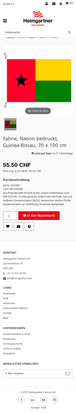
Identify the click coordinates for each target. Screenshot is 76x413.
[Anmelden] (61, 4)
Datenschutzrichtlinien (15, 308)
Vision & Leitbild (12, 348)
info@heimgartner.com (19, 278)
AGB (5, 298)
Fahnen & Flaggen (26, 37)
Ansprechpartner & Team (16, 334)
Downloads (9, 293)
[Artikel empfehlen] (19, 226)
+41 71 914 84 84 (16, 273)
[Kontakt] (54, 4)
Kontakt (7, 313)
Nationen (43, 37)
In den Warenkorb (41, 215)
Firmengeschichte (13, 343)
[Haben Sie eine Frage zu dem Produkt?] (29, 226)
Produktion (9, 353)
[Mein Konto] (47, 4)
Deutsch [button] (7, 4)
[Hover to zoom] (38, 80)
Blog (5, 317)
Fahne (54, 37)
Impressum (9, 303)
